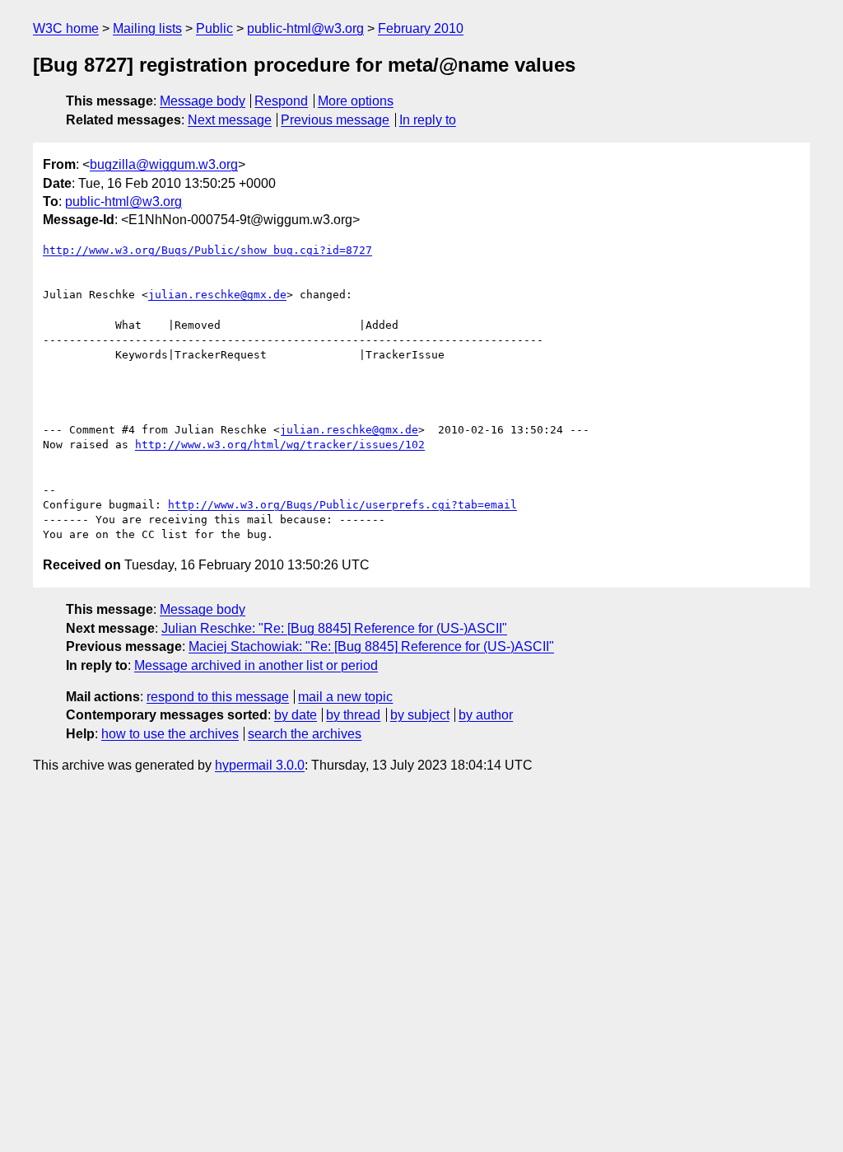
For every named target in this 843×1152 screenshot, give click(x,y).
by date (295, 715)
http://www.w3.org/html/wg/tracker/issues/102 (280, 444)
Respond (281, 101)
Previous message (335, 120)
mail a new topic (345, 697)
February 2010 (420, 28)
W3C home (66, 28)
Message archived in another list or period (256, 665)
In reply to (427, 120)
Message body (202, 101)
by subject (419, 715)
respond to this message (218, 697)
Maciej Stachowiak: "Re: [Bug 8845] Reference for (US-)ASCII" (371, 646)
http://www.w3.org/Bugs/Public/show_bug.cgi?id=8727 (207, 250)
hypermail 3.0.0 (260, 765)
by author (486, 715)
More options (356, 101)
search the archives (304, 734)
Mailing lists (147, 28)
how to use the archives (170, 734)
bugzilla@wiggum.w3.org (164, 164)
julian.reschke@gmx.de (217, 294)
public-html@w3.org (305, 28)
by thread (353, 715)
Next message (230, 120)
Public (214, 28)
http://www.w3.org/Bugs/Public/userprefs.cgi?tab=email (342, 505)
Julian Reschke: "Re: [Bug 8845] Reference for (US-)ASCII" (334, 628)
